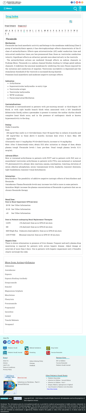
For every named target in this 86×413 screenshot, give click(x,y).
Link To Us (6, 365)
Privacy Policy (7, 369)
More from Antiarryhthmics (20, 262)
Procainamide (11, 303)
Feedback (32, 365)
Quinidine (9, 312)
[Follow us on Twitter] (74, 2)
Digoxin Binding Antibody (16, 278)
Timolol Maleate (12, 320)
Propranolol (10, 308)
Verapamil (9, 324)
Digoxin (8, 274)
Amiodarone (10, 270)
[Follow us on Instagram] (80, 2)
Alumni (5, 363)
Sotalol (8, 316)
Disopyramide (11, 282)
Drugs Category (10, 26)
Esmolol (8, 287)
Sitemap (32, 363)
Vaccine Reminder (61, 363)
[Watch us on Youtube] (77, 2)
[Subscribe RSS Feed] (82, 2)
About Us (5, 361)
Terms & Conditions (9, 367)
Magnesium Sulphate (14, 291)
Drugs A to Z (22, 26)
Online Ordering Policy (36, 361)
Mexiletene (10, 295)
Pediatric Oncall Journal (63, 365)
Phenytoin (9, 299)
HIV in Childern (60, 361)
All (6, 30)
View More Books (52, 389)
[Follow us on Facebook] (72, 2)
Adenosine (9, 266)
